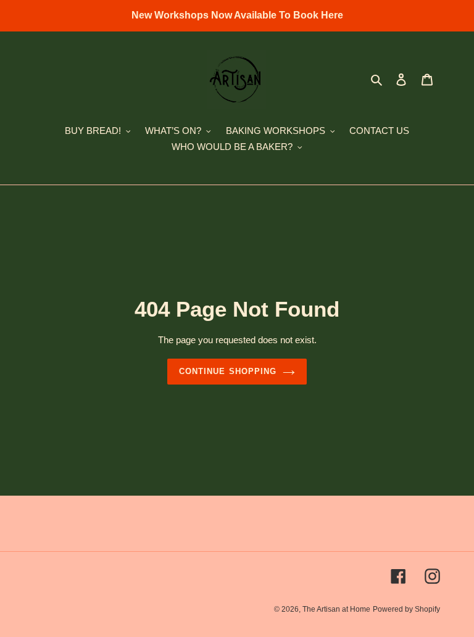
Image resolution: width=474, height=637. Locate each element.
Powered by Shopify (406, 609)
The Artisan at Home (336, 609)
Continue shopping (227, 371)
